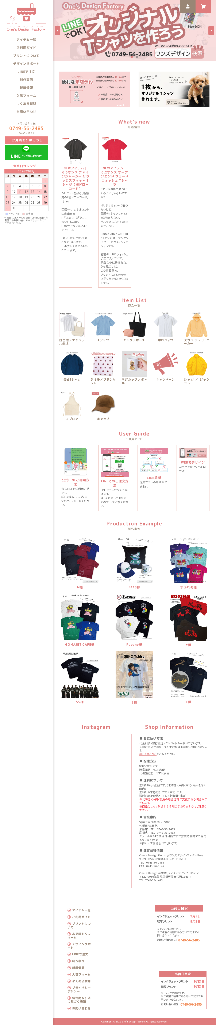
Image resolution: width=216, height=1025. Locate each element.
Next (211, 30)
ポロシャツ (165, 340)
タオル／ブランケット (103, 381)
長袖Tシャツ (72, 379)
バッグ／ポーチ (134, 340)
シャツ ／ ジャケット (196, 381)
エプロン (72, 419)
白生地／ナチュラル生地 (72, 342)
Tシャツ (103, 340)
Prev (57, 30)
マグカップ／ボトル (134, 381)
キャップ (103, 419)
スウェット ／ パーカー (196, 342)
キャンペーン (165, 379)
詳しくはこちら (148, 754)
